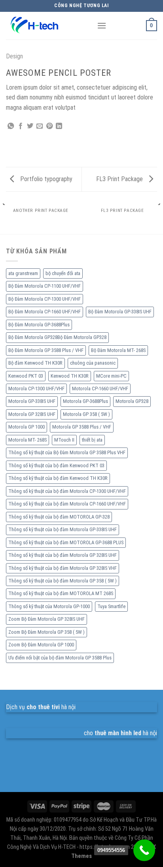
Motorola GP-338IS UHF (31, 401)
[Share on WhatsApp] (11, 126)
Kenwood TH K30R (70, 376)
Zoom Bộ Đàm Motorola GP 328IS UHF (46, 619)
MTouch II (64, 440)
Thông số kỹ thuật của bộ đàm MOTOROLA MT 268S (60, 593)
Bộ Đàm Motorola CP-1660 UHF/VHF (44, 312)
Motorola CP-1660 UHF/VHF (100, 388)
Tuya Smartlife (111, 606)
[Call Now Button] (144, 850)
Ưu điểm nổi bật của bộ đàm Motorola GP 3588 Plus (60, 658)
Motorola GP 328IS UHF (31, 414)
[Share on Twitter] (30, 126)
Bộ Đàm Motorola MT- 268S (118, 350)
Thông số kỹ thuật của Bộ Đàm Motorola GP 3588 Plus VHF (66, 452)
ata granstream (23, 273)
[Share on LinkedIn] (59, 126)
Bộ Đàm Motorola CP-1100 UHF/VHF (44, 286)
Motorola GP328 (132, 401)
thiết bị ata (92, 440)
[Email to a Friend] (39, 126)
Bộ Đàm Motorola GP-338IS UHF (120, 312)
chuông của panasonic (93, 363)
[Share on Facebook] (20, 126)
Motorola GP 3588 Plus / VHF (81, 427)
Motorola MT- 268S (27, 440)
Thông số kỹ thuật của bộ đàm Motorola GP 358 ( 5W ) (62, 581)
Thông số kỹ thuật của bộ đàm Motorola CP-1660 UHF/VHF (67, 504)
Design (14, 56)
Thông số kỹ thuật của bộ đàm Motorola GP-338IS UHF (62, 529)
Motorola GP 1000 (26, 427)
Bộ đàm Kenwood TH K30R (35, 363)
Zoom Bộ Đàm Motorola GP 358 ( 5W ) (46, 632)
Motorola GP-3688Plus (85, 401)
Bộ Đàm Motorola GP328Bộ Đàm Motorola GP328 (57, 337)
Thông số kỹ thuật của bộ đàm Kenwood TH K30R (58, 478)
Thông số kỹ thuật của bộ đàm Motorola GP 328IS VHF (62, 568)
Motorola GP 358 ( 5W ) (86, 414)
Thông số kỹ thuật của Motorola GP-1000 (49, 606)
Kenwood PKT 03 (25, 376)
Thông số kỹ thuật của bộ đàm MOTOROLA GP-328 (59, 517)
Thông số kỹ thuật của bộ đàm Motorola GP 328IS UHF (62, 555)
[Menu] (101, 25)
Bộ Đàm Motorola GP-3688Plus (39, 325)
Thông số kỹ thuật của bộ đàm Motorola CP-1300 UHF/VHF (67, 491)
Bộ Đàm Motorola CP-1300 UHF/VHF (44, 299)
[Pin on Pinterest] (49, 126)
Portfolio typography (45, 179)
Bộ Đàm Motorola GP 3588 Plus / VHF (45, 350)
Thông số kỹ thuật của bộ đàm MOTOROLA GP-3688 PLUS (65, 542)
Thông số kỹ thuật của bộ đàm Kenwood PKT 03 (56, 465)
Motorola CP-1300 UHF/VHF (36, 388)
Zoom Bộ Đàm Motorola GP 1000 (41, 645)
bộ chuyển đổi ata (62, 273)
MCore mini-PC (111, 376)
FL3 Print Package (120, 179)
